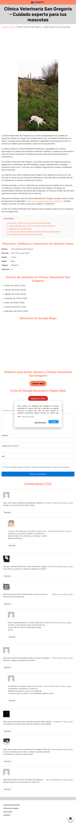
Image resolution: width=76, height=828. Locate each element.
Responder (7, 512)
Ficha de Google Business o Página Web (24, 234)
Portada (5, 27)
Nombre (5, 435)
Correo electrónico (11, 446)
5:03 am (70, 749)
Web (3, 456)
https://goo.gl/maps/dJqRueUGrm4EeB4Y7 (44, 201)
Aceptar (53, 422)
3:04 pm (70, 503)
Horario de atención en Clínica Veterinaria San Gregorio (31, 226)
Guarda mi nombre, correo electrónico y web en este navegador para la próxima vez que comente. (37, 467)
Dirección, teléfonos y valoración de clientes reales (29, 223)
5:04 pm (68, 531)
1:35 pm (70, 721)
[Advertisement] (38, 43)
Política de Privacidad (12, 805)
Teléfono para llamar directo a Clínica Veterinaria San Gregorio (34, 231)
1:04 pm (70, 566)
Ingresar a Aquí (38, 398)
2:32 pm (70, 658)
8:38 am (70, 780)
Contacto (7, 815)
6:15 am (68, 622)
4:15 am (70, 594)
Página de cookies (27, 416)
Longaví (12, 27)
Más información (40, 422)
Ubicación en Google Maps (19, 229)
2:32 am (68, 686)
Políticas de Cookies (11, 808)
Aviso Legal (8, 811)
